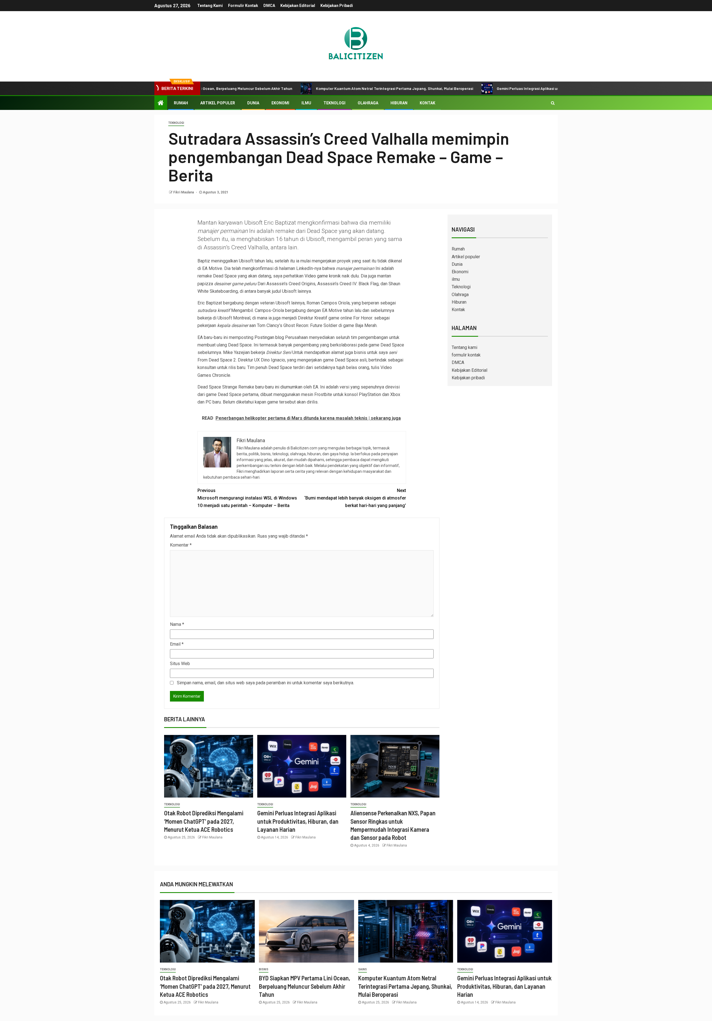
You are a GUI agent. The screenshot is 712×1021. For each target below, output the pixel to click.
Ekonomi (280, 103)
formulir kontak (243, 5)
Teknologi (334, 103)
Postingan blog (269, 337)
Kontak (427, 103)
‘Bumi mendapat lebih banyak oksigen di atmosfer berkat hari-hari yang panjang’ (355, 498)
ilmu (306, 103)
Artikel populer (217, 103)
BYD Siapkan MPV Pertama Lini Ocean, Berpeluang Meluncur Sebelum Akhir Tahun (304, 986)
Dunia (253, 103)
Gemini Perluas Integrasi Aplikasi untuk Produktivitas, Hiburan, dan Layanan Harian (526, 88)
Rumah (181, 103)
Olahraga (368, 103)
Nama (177, 624)
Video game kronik (323, 276)
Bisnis (263, 969)
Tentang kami (210, 5)
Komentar (181, 545)
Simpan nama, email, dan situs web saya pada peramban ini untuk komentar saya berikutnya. (265, 682)
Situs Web (180, 663)
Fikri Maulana (184, 192)
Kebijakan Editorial (297, 5)
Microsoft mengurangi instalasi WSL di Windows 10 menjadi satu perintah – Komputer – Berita (247, 498)
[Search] (552, 103)
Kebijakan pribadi (336, 5)
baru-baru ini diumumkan (278, 387)
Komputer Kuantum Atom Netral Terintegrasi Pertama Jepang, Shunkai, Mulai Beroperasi (351, 88)
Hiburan (398, 103)
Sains (362, 969)
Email (177, 644)
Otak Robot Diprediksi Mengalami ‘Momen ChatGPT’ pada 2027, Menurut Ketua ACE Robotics (203, 821)
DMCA (269, 5)
